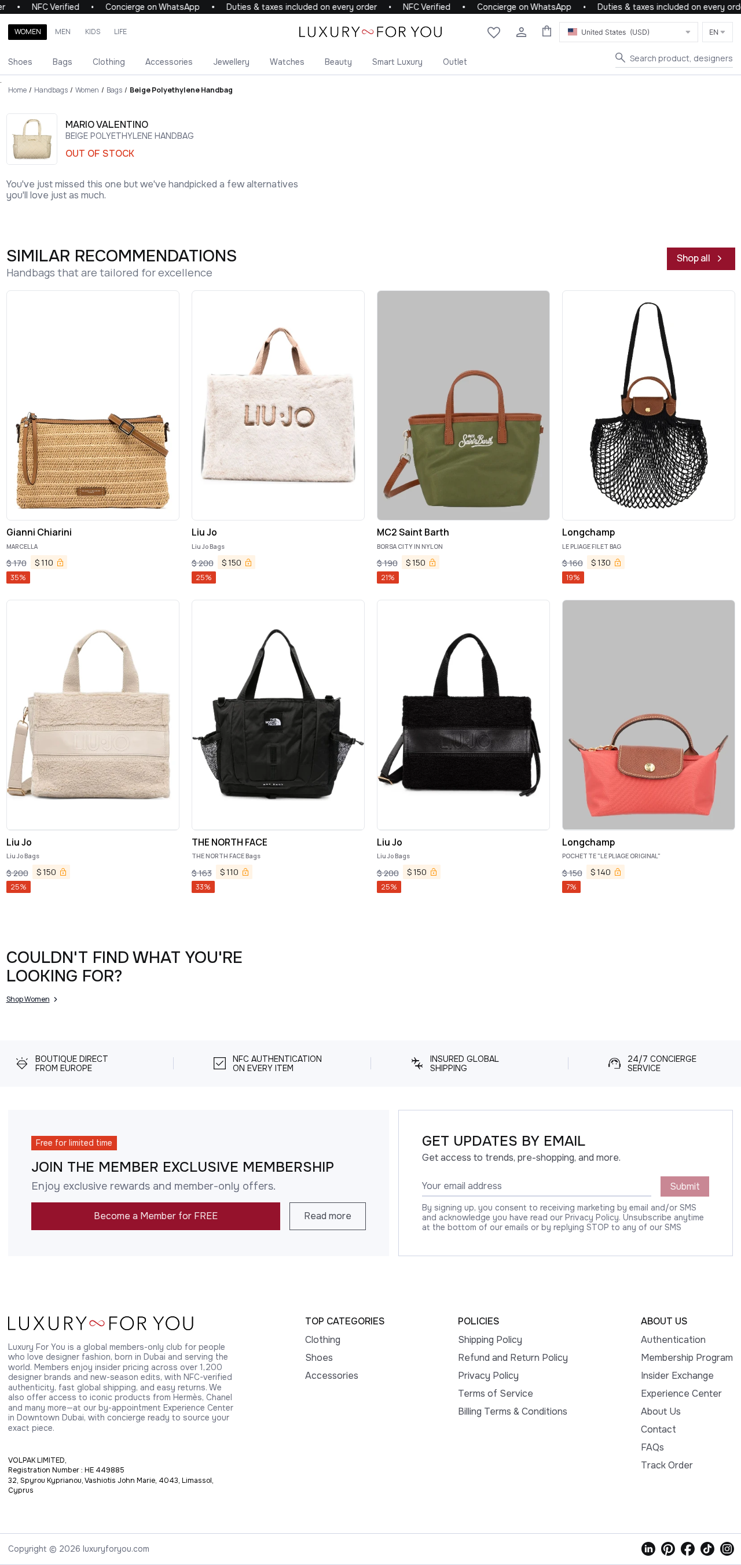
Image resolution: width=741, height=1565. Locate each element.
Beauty (338, 62)
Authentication (673, 1340)
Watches (287, 62)
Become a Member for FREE (156, 1216)
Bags (62, 62)
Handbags (51, 90)
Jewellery (231, 62)
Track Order (667, 1465)
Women (27, 31)
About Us (661, 1411)
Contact (658, 1429)
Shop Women (28, 999)
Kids (92, 31)
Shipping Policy (490, 1340)
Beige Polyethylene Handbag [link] (181, 90)
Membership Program (687, 1358)
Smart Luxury (397, 62)
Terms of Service (495, 1393)
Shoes (20, 62)
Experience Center (681, 1393)
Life (120, 31)
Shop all (693, 258)
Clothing (109, 62)
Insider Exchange (677, 1376)
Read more (327, 1216)
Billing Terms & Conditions (512, 1411)
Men (63, 31)
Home (17, 90)
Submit (685, 1186)
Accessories (169, 62)
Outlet (455, 62)
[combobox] (628, 32)
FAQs (652, 1447)
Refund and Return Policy (513, 1358)
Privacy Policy (488, 1376)
